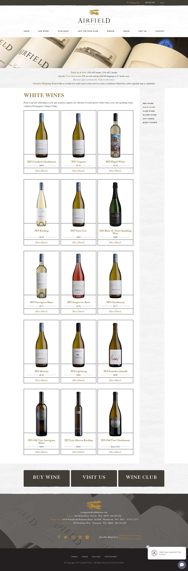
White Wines (149, 107)
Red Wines (148, 103)
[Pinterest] (80, 537)
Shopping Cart (135, 3)
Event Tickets (150, 122)
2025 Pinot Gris (78, 230)
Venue (126, 31)
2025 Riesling (42, 230)
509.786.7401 (150, 3)
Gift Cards (148, 119)
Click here (102, 80)
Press (74, 556)
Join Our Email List (108, 537)
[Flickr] (87, 537)
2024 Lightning (78, 371)
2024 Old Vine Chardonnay (115, 440)
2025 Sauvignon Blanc (41, 302)
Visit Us (142, 31)
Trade (85, 556)
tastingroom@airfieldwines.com (94, 512)
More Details (41, 170)
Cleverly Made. (117, 563)
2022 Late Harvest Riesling (78, 440)
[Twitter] (65, 537)
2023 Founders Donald (115, 371)
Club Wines (149, 111)
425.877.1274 (132, 519)
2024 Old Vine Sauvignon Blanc (41, 441)
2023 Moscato (41, 371)
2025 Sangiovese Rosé (78, 302)
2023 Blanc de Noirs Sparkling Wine (115, 232)
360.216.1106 (120, 523)
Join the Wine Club (88, 31)
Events (110, 31)
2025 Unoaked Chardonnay (41, 161)
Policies (96, 556)
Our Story (43, 31)
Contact (160, 31)
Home (26, 31)
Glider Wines (150, 115)
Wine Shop (63, 31)
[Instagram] (73, 537)
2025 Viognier (78, 161)
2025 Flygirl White (115, 161)
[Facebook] (59, 537)
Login (162, 3)
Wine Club (70, 76)
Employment (111, 556)
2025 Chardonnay (115, 302)
